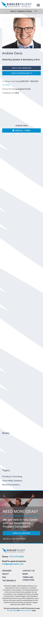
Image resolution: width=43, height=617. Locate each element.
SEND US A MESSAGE (21, 533)
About (5, 574)
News (25, 574)
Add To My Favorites (21, 68)
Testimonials (9, 580)
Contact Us (28, 571)
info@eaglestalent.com (12, 564)
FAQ (4, 577)
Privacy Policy (12, 610)
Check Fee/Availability (21, 73)
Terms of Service (26, 610)
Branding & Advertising (12, 476)
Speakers (6, 571)
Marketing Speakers (11, 484)
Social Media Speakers (12, 480)
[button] (38, 5)
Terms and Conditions (28, 578)
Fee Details (6, 85)
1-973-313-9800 (16, 556)
